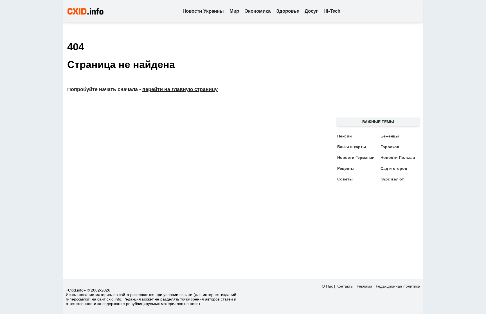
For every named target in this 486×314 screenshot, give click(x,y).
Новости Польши (398, 157)
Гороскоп (390, 146)
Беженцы (390, 136)
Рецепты (345, 168)
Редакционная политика (398, 286)
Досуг (311, 11)
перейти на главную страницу (180, 89)
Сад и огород (394, 168)
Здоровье (287, 11)
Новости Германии (356, 157)
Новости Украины (203, 11)
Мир (234, 11)
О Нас (327, 286)
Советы (345, 179)
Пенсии (344, 136)
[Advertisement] (375, 73)
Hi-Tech (331, 11)
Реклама (364, 286)
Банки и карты (351, 146)
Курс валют (392, 179)
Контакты (344, 286)
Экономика (258, 11)
